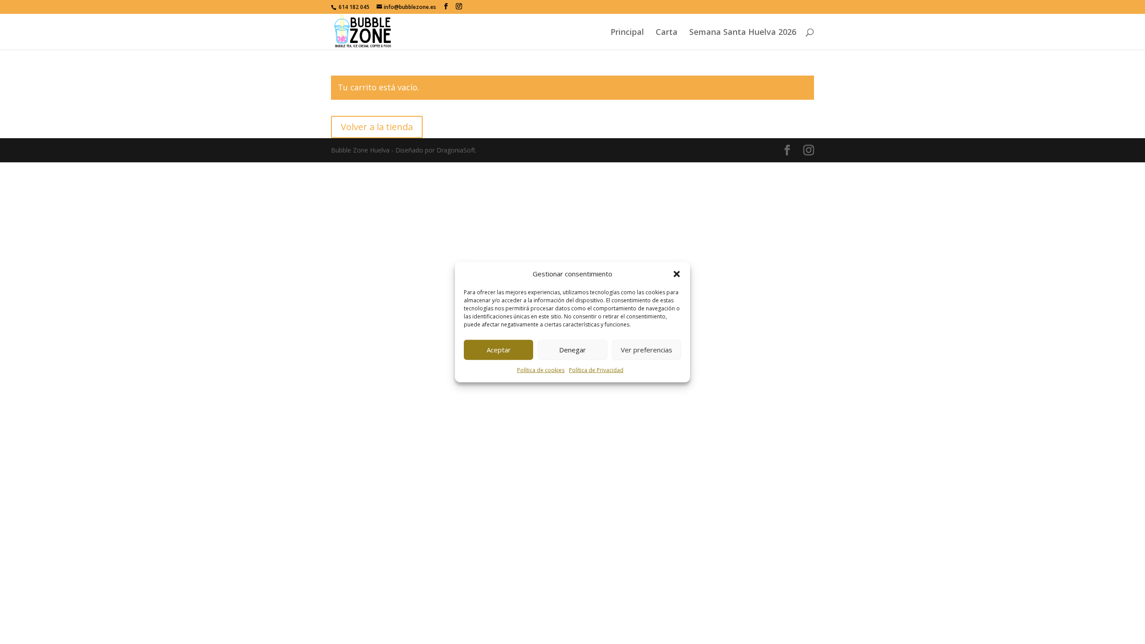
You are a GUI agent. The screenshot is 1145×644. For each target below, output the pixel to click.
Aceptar (499, 349)
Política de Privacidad (596, 370)
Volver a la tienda (377, 127)
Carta (667, 33)
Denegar (572, 349)
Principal (627, 33)
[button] (676, 274)
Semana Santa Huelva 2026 (742, 33)
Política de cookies (540, 370)
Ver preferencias (646, 349)
